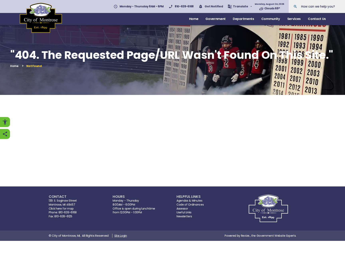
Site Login (120, 236)
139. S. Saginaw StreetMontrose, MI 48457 (63, 203)
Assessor (182, 209)
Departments (243, 19)
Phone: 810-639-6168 (63, 212)
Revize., (245, 236)
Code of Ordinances (190, 205)
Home (193, 19)
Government (215, 19)
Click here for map (61, 209)
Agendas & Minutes (189, 201)
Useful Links (183, 212)
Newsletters (184, 216)
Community (270, 19)
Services (294, 19)
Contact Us (317, 19)
